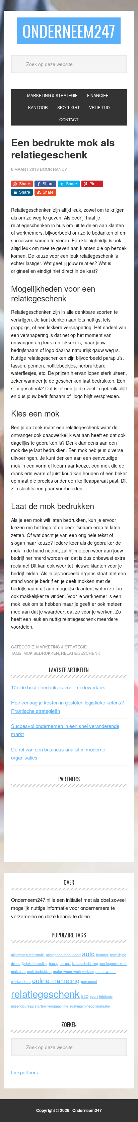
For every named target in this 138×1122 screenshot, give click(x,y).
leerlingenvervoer (113, 963)
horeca (65, 963)
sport (94, 996)
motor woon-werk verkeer (73, 971)
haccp (53, 963)
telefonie (106, 996)
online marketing (56, 980)
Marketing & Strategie (61, 646)
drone (15, 963)
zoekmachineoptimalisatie (90, 1006)
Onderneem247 (68, 31)
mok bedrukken (41, 653)
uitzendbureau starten (28, 1006)
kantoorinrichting (85, 963)
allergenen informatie (28, 954)
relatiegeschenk (80, 653)
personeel (89, 981)
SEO (84, 996)
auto (88, 953)
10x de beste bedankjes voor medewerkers (58, 687)
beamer (102, 954)
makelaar (18, 971)
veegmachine (57, 1006)
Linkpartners (24, 1072)
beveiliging (118, 954)
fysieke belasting (35, 963)
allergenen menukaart (63, 954)
